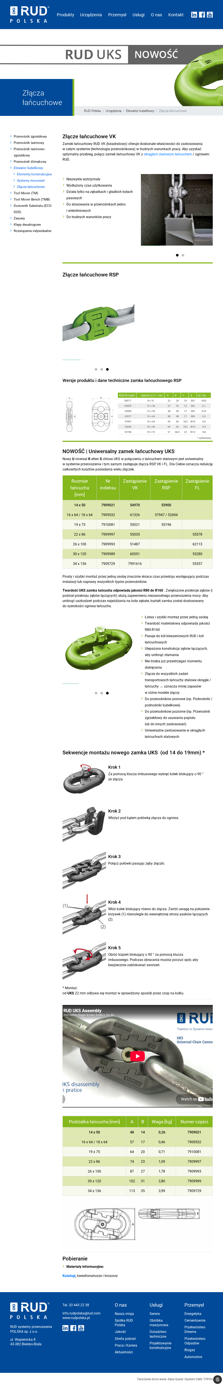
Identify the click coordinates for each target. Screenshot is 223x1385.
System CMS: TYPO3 (199, 1379)
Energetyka (192, 1313)
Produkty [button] (65, 14)
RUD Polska (92, 111)
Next (204, 207)
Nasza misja (124, 1313)
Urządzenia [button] (91, 14)
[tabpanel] (177, 210)
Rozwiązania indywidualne (32, 231)
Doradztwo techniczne (158, 1333)
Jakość (120, 1331)
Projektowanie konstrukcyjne (160, 1345)
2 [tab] (183, 256)
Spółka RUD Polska (124, 1322)
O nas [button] (156, 14)
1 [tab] (178, 256)
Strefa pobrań (125, 1338)
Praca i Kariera (126, 1345)
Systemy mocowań (31, 180)
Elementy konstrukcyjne (34, 174)
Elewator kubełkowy (140, 111)
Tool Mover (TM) (26, 193)
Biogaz (189, 1349)
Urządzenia (113, 111)
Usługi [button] (139, 14)
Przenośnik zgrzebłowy (30, 136)
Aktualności (124, 1352)
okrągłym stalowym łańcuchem (168, 154)
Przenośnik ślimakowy (30, 161)
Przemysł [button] (117, 14)
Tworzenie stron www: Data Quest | (161, 1379)
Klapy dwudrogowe (27, 224)
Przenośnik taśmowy (29, 142)
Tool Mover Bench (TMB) (32, 199)
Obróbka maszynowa (159, 1322)
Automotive (193, 1356)
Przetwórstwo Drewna (194, 1329)
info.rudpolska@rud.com (81, 1313)
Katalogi (69, 1275)
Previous (150, 207)
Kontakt (176, 14)
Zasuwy (19, 218)
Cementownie (194, 1320)
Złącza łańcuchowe (31, 186)
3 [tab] (108, 370)
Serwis (155, 1313)
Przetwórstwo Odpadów (194, 1340)
